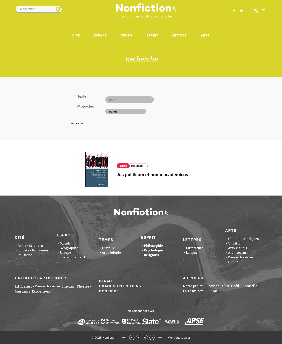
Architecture (238, 253)
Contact (212, 291)
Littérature (194, 248)
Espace (100, 35)
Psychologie (153, 250)
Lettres (179, 35)
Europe (65, 253)
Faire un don (193, 291)
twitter (241, 10)
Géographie (69, 248)
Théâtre (234, 243)
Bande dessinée (240, 257)
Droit (123, 166)
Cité (76, 35)
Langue (192, 253)
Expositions (41, 291)
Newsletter (263, 10)
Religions (151, 255)
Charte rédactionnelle (239, 286)
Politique (25, 255)
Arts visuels (237, 248)
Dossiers (109, 291)
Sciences (36, 246)
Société (23, 250)
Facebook (131, 337)
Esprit (152, 35)
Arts (205, 35)
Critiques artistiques (41, 278)
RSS (145, 337)
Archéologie (111, 253)
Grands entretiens (120, 286)
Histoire (108, 248)
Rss (256, 10)
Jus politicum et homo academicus (152, 174)
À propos (193, 278)
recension (137, 166)
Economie (40, 250)
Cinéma (234, 239)
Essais (106, 281)
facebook (233, 10)
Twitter (138, 337)
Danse (233, 262)
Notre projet (193, 286)
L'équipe (212, 286)
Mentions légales (179, 338)
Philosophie (153, 246)
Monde (65, 243)
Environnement (72, 257)
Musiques (251, 239)
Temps (126, 35)
